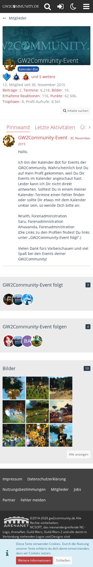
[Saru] (9, 299)
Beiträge (10, 90)
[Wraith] (27, 299)
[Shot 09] (37, 388)
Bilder (57, 90)
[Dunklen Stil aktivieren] (73, 6)
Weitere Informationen (34, 560)
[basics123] (27, 341)
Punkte (56, 95)
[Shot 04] (14, 435)
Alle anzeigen (78, 454)
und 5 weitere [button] (43, 76)
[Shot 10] (14, 388)
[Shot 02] (61, 435)
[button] (86, 6)
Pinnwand (18, 127)
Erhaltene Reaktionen (21, 95)
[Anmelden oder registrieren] (60, 6)
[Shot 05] (61, 411)
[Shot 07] (14, 411)
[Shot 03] (37, 435)
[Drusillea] (9, 341)
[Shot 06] (37, 411)
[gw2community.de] (21, 6)
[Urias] (36, 341)
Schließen (63, 560)
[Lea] (18, 299)
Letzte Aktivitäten (55, 127)
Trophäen (11, 101)
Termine (31, 90)
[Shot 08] (61, 388)
